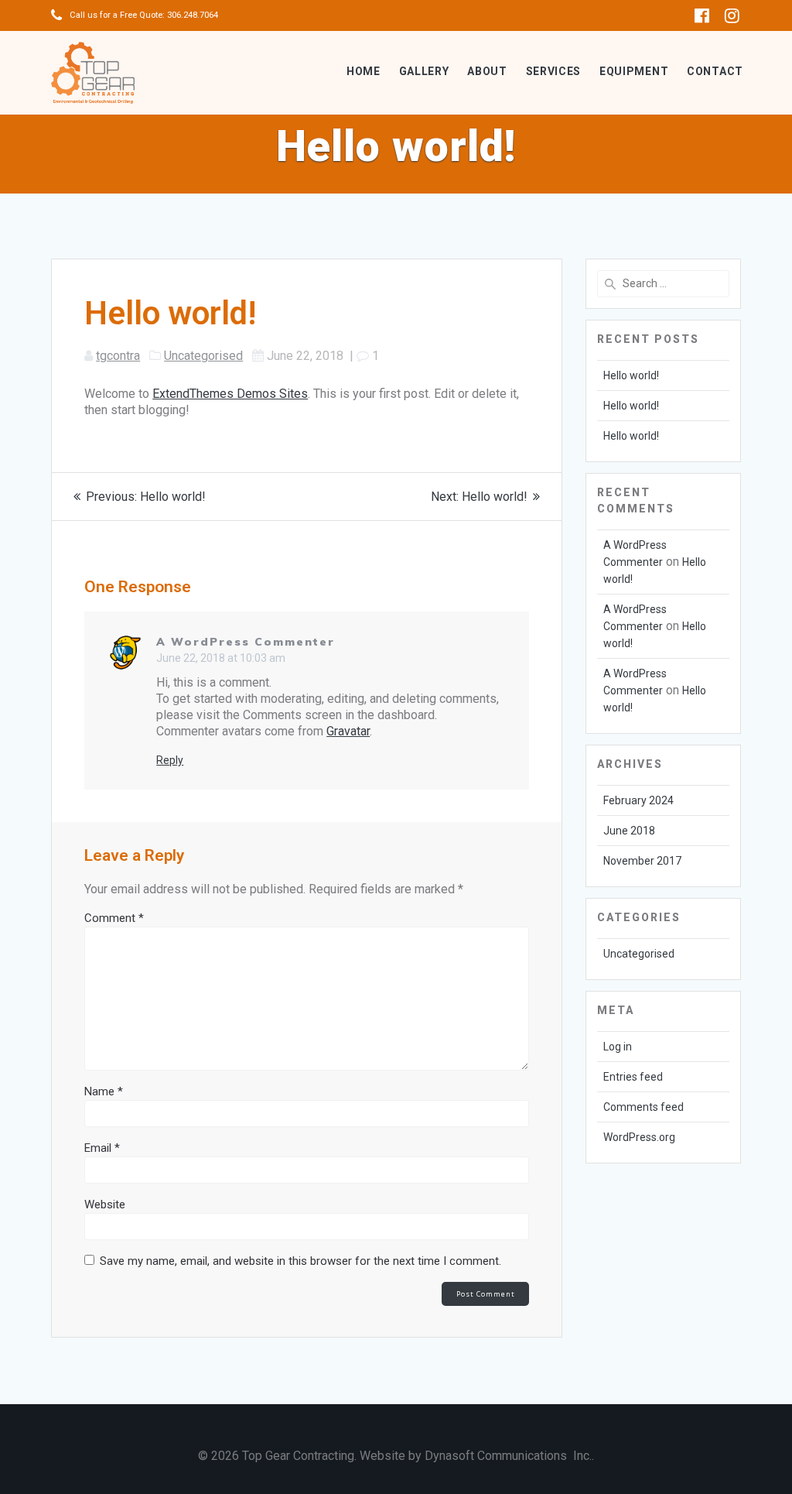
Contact (715, 71)
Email (102, 1148)
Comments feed (643, 1107)
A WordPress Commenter (245, 642)
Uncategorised (203, 355)
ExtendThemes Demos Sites (230, 393)
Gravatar (348, 731)
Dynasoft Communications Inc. (508, 1455)
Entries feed (633, 1077)
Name (103, 1091)
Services (554, 71)
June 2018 (629, 830)
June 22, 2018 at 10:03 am (220, 658)
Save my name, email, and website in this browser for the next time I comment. (300, 1261)
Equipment (633, 71)
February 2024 (638, 800)
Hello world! (631, 375)
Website (104, 1204)
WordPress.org (639, 1137)
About (487, 71)
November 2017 (642, 861)
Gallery (424, 71)
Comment (114, 918)
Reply (169, 760)
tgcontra (118, 355)
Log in (617, 1046)
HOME (363, 71)
